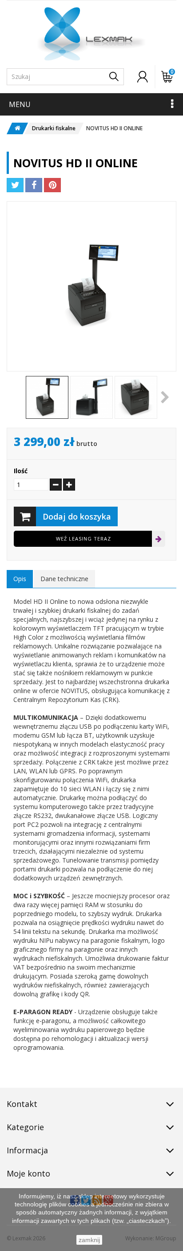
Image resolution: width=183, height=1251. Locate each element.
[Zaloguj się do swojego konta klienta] (143, 76)
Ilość (21, 471)
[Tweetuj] (15, 185)
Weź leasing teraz (83, 538)
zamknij (89, 1239)
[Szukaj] (114, 76)
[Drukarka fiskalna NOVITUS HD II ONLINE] (47, 397)
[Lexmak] (91, 34)
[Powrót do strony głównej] (15, 128)
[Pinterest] (52, 185)
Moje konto (28, 1173)
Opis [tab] (19, 578)
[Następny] (167, 397)
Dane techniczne (64, 578)
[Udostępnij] (33, 185)
